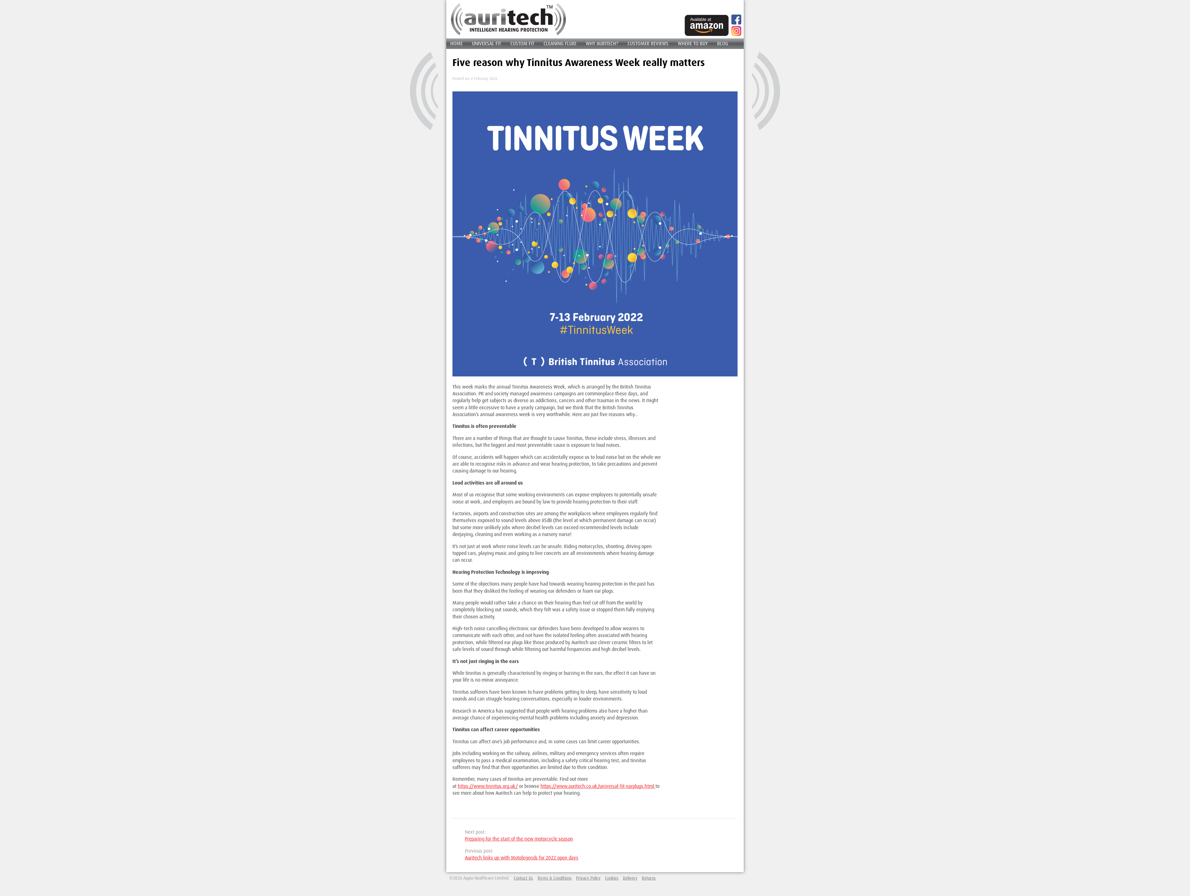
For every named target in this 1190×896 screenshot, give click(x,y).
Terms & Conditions (554, 878)
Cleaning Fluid (560, 43)
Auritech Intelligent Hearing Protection (508, 19)
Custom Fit (522, 43)
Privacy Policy (588, 878)
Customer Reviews (648, 43)
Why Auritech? (602, 43)
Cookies (612, 878)
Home (456, 43)
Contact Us (523, 878)
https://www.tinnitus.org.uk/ (488, 786)
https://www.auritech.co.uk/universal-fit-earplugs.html (597, 786)
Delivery (630, 878)
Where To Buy (693, 43)
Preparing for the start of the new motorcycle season (519, 839)
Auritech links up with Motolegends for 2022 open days (521, 857)
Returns (649, 878)
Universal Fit (486, 43)
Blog (722, 43)
